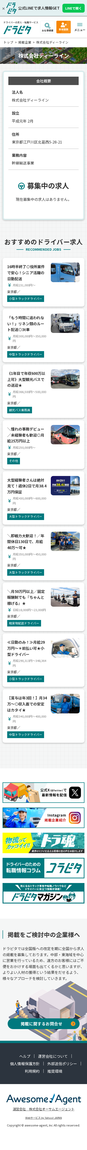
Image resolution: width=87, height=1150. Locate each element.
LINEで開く (73, 8)
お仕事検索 (47, 30)
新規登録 (63, 29)
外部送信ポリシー (62, 1063)
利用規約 (32, 1071)
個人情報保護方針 (25, 1063)
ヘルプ (24, 1056)
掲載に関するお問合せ (41, 1024)
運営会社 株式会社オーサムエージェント (43, 1108)
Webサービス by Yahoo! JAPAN (43, 1117)
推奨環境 (54, 1071)
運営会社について (53, 1056)
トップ (8, 42)
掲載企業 (24, 42)
